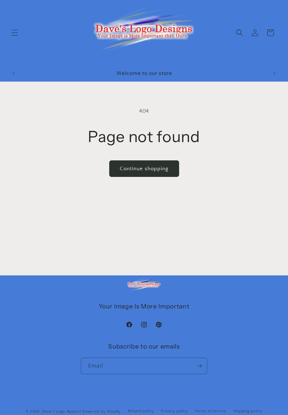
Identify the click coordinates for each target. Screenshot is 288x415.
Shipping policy (248, 411)
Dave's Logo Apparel (61, 411)
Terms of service (211, 411)
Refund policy (141, 411)
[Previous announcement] (13, 73)
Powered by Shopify (102, 411)
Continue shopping (144, 169)
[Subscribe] (199, 366)
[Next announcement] (274, 73)
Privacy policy (174, 411)
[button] (14, 32)
